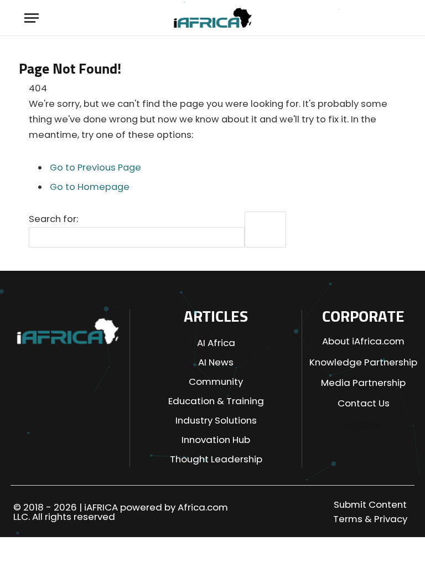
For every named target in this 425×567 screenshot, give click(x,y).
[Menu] (31, 18)
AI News (216, 362)
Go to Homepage (89, 187)
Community (216, 381)
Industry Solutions (216, 420)
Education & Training (216, 401)
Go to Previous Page (95, 167)
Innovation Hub (216, 439)
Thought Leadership (216, 459)
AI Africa (216, 342)
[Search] (394, 18)
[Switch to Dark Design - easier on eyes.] (374, 18)
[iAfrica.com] (213, 18)
